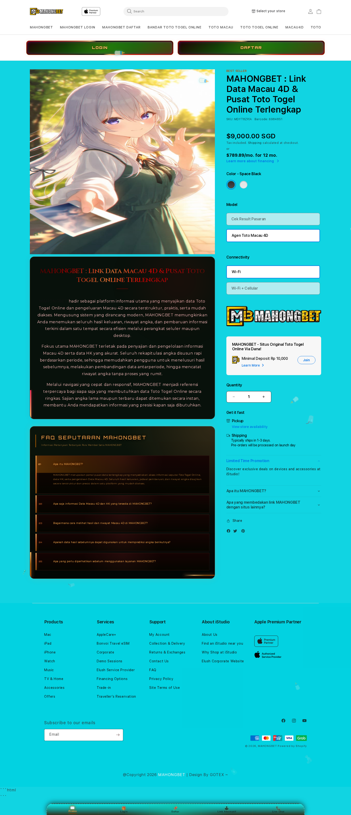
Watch (49, 661)
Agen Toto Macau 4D (250, 235)
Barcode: (261, 119)
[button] (41, 27)
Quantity (234, 385)
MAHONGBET (41, 27)
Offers (49, 696)
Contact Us (159, 661)
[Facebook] (229, 532)
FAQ (152, 670)
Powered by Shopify (292, 746)
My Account (159, 635)
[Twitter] (236, 532)
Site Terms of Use (164, 688)
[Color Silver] (243, 185)
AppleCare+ (106, 635)
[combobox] (176, 11)
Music (49, 670)
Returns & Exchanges (167, 652)
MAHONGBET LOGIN (77, 27)
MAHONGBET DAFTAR (121, 27)
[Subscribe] (117, 735)
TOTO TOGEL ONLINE (259, 27)
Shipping (255, 143)
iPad (47, 643)
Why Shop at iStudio (219, 652)
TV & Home (53, 679)
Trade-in (104, 688)
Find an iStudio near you (222, 643)
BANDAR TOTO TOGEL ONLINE (174, 27)
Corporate (105, 652)
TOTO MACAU (220, 27)
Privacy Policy (161, 679)
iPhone (50, 652)
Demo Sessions (109, 661)
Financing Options (112, 679)
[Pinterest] (244, 532)
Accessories (54, 688)
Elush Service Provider (116, 670)
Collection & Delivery (167, 643)
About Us (210, 635)
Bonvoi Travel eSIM (113, 643)
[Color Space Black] (231, 184)
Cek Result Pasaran (248, 219)
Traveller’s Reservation (116, 696)
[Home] (46, 11)
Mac (47, 635)
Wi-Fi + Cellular (244, 288)
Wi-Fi (236, 272)
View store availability (250, 427)
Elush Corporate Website (223, 661)
